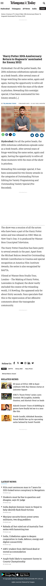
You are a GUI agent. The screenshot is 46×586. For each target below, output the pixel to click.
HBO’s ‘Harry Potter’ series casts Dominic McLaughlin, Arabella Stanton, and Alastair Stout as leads (28, 397)
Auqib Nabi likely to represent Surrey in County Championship (22, 560)
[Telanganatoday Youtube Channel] (22, 363)
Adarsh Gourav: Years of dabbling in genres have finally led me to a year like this (28, 408)
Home (3, 14)
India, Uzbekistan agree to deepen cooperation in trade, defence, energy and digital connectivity (23, 539)
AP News (26, 8)
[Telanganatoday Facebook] (14, 363)
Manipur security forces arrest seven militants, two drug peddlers (21, 518)
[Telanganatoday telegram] (32, 363)
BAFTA (10, 368)
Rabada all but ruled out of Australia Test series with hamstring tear (23, 528)
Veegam (32, 582)
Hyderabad (5, 8)
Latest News (8, 481)
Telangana (16, 8)
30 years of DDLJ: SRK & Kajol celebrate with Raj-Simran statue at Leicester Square (28, 386)
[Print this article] (42, 135)
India (34, 8)
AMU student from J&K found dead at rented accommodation (21, 550)
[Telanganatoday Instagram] (25, 363)
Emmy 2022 (19, 368)
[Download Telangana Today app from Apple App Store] (32, 135)
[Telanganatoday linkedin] (29, 363)
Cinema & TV (10, 14)
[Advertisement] (23, 334)
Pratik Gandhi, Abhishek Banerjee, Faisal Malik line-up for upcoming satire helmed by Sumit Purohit (28, 419)
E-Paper (43, 8)
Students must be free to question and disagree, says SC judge (21, 498)
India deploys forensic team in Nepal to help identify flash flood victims (22, 508)
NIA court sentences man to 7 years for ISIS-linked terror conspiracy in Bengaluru (24, 488)
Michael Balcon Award (9, 373)
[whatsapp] (3, 134)
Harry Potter (29, 368)
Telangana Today (9, 103)
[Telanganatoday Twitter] (18, 363)
